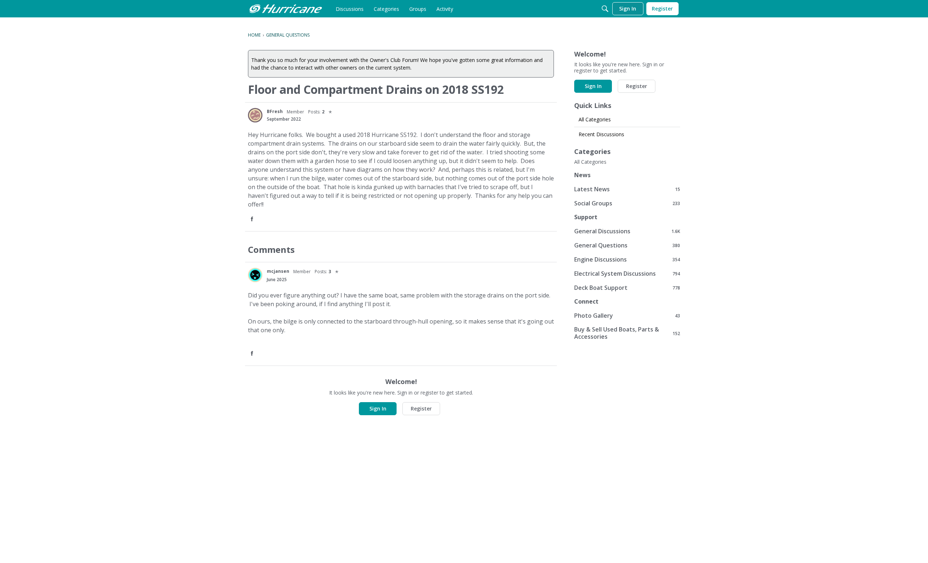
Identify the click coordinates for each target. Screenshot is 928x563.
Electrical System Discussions (627, 273)
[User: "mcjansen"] (255, 275)
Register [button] (421, 408)
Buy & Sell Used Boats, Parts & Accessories (627, 333)
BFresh (275, 111)
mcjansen (278, 271)
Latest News (627, 189)
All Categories (595, 119)
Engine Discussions (627, 259)
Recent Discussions (601, 134)
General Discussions (627, 231)
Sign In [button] (377, 408)
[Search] (605, 8)
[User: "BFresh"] (255, 115)
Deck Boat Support (627, 287)
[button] (252, 219)
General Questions (627, 245)
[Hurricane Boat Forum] (285, 8)
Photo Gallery (627, 315)
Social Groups (627, 203)
